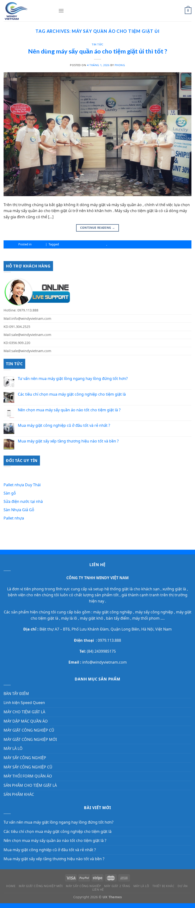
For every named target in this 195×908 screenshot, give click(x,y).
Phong (120, 65)
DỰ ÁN (183, 886)
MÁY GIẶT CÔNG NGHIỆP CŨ (29, 730)
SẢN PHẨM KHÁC (19, 794)
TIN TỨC (97, 44)
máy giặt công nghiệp (112, 612)
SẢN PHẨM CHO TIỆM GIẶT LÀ (30, 785)
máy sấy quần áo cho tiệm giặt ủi (83, 244)
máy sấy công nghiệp (153, 612)
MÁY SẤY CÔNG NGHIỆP (25, 757)
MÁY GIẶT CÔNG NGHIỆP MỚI (30, 739)
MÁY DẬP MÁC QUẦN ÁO (26, 721)
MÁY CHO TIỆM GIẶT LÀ (24, 711)
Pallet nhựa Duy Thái (22, 484)
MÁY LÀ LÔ (13, 748)
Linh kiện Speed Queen (24, 702)
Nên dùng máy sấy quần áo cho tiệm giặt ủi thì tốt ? (97, 51)
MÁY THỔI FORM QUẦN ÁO (28, 776)
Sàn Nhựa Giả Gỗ (19, 509)
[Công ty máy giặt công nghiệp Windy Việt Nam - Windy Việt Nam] (27, 10)
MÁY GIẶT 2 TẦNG (117, 886)
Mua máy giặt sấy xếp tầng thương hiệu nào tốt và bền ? (68, 441)
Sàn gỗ (10, 493)
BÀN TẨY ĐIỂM (16, 693)
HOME (10, 886)
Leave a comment (178, 244)
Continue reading (97, 228)
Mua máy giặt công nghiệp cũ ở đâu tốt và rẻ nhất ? (64, 425)
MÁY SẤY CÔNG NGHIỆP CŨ (28, 767)
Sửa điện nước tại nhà (23, 501)
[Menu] (61, 10)
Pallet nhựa (14, 518)
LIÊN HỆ (98, 890)
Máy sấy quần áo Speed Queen (129, 244)
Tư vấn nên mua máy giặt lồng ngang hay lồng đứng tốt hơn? (73, 378)
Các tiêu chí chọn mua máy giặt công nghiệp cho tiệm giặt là (72, 394)
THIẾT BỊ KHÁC (163, 886)
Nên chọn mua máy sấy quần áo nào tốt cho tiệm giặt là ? (69, 410)
